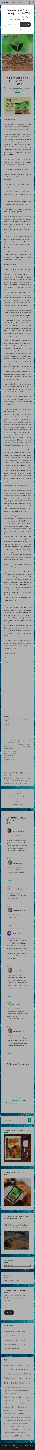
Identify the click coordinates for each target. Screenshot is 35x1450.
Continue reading (17, 30)
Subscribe (25, 24)
